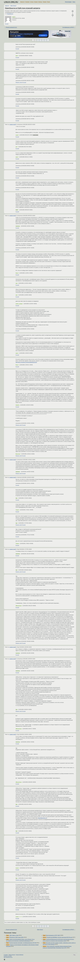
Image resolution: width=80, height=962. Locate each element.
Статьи (32, 1)
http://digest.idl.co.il (42, 818)
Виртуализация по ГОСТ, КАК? (53, 935)
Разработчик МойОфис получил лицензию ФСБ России (59, 937)
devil (17, 55)
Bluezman (18, 453)
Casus (17, 916)
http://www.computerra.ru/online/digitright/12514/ (26, 362)
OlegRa (17, 405)
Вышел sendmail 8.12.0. (11, 27)
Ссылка (6, 23)
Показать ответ (19, 425)
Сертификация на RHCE (68, 27)
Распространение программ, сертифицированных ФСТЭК (22, 942)
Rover (17, 364)
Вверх (74, 954)
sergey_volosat (19, 303)
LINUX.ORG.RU (11, 2)
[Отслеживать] (72, 15)
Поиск (48, 1)
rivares (17, 867)
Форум (36, 1)
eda (16, 283)
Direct (17, 273)
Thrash (17, 509)
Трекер (44, 1)
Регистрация (68, 1)
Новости (22, 1)
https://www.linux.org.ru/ (8, 957)
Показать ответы (19, 82)
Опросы (40, 1)
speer (17, 156)
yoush (13, 16)
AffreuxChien (18, 605)
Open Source (13, 5)
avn (16, 146)
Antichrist (18, 226)
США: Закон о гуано (13, 935)
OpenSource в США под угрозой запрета (22, 8)
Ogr (16, 498)
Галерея (27, 1)
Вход (74, 1)
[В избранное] (72, 11)
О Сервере (6, 954)
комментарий (13, 124)
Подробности (10, 13)
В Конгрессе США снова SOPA (16, 937)
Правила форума (12, 954)
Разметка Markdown (19, 954)
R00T (17, 209)
